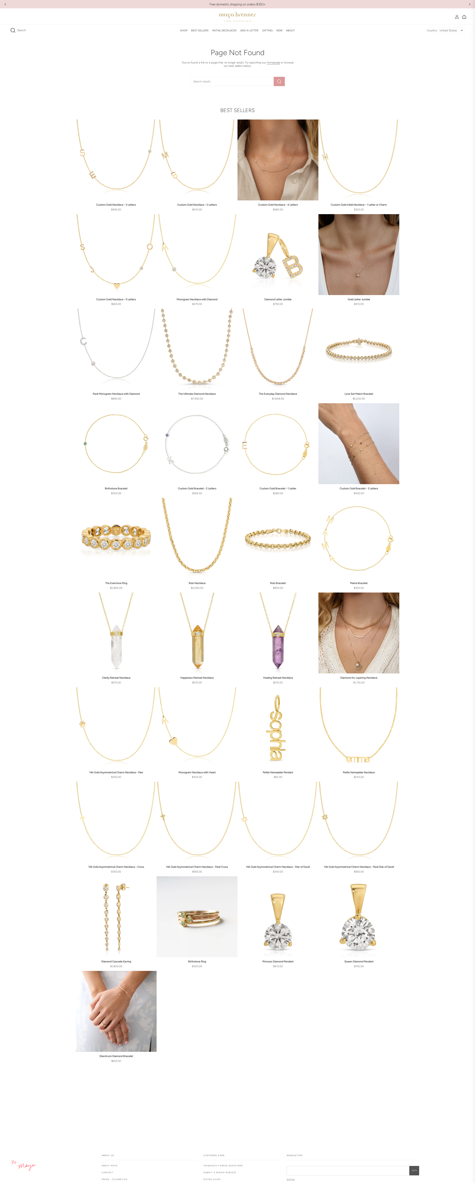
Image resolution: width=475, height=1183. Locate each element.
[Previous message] (5, 4)
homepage (273, 62)
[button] (183, 30)
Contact (108, 1172)
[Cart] (464, 16)
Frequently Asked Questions (223, 1165)
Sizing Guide (212, 1179)
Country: (432, 30)
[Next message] (469, 4)
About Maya (110, 1165)
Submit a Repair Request (220, 1172)
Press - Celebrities (114, 1179)
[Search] (279, 81)
